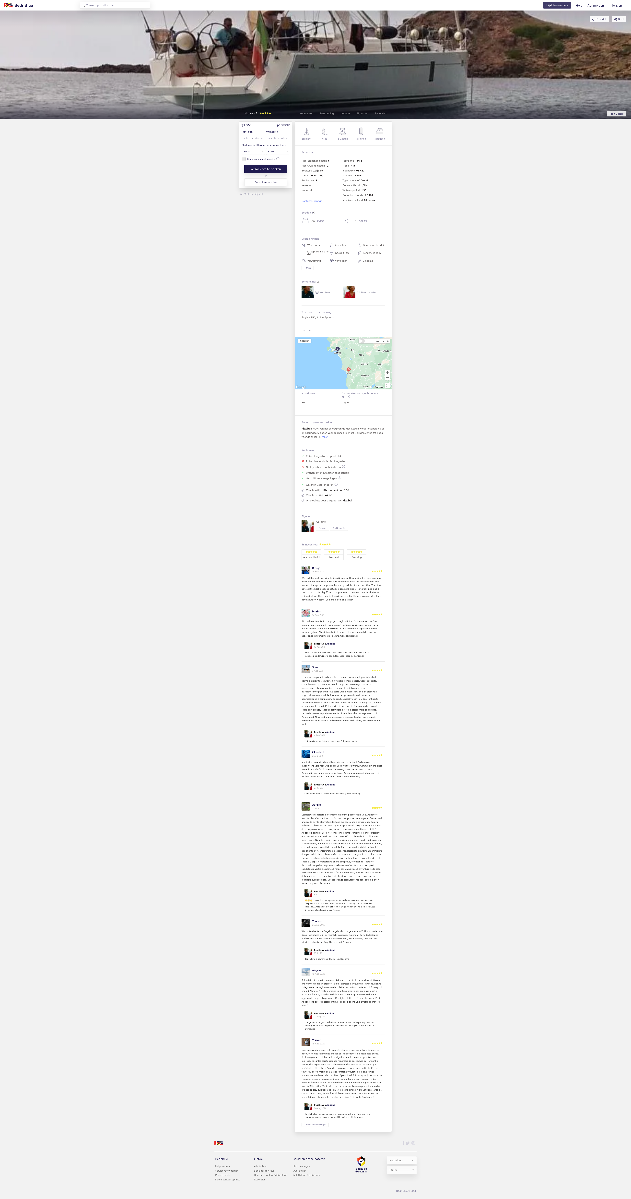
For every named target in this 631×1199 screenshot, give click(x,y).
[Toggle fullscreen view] (387, 385)
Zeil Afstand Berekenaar (306, 1175)
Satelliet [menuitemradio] (304, 340)
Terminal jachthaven (276, 145)
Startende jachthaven (253, 145)
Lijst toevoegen (301, 1166)
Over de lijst (299, 1170)
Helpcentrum (222, 1166)
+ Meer (307, 268)
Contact (323, 528)
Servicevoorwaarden (226, 1170)
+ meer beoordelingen (315, 1124)
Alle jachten (260, 1166)
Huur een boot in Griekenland (270, 1175)
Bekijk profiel (339, 528)
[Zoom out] (387, 378)
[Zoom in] (387, 372)
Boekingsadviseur (264, 1170)
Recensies (259, 1179)
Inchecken (247, 131)
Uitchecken (272, 131)
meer (325, 436)
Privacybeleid (223, 1175)
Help (579, 5)
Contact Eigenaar (312, 201)
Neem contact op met (227, 1179)
